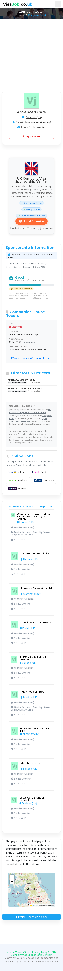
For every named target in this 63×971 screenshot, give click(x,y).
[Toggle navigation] (58, 4)
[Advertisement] (31, 51)
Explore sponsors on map (32, 917)
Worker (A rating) (41, 122)
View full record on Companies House (31, 358)
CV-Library (49, 480)
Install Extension (34, 221)
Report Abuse (33, 136)
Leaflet (35, 905)
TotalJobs (22, 480)
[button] (12, 877)
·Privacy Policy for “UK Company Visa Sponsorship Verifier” (34, 953)
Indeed (21, 472)
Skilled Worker (37, 127)
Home (21, 15)
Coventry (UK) (34, 117)
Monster (22, 488)
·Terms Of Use (23, 952)
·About (10, 952)
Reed (43, 472)
